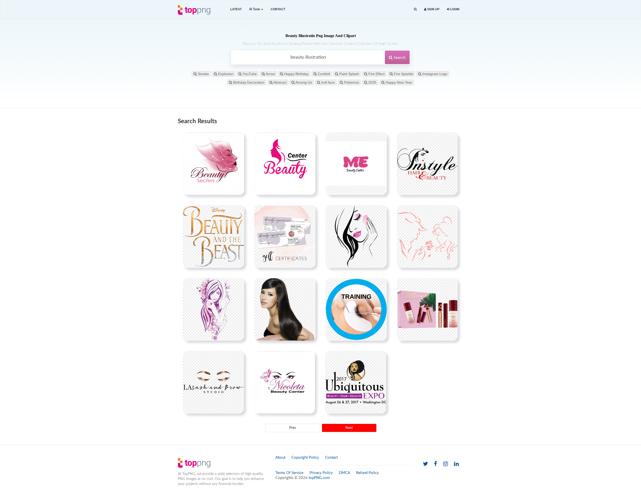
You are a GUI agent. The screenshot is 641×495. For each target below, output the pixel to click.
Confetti (323, 74)
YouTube (249, 74)
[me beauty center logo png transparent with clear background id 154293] (356, 163)
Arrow (270, 74)
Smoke (203, 74)
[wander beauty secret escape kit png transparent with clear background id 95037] (427, 309)
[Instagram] (445, 464)
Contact (278, 9)
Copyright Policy (305, 457)
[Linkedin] (456, 464)
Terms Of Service (289, 473)
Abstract (279, 82)
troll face (327, 82)
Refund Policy (367, 473)
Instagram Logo (434, 74)
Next (349, 428)
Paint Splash (348, 74)
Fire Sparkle (403, 74)
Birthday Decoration (248, 82)
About (280, 457)
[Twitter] (425, 464)
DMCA (344, 473)
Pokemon (351, 82)
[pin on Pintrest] (237, 139)
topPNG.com (319, 478)
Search (399, 58)
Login (454, 9)
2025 (371, 82)
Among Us (303, 82)
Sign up (432, 9)
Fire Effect (376, 74)
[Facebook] (435, 464)
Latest (236, 9)
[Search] (415, 9)
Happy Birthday (295, 74)
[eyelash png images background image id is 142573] (213, 382)
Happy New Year (398, 82)
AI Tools (255, 9)
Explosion (225, 74)
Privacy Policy (321, 473)
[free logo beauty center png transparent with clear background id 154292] (284, 163)
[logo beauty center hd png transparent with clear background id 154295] (213, 163)
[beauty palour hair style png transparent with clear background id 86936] (284, 309)
